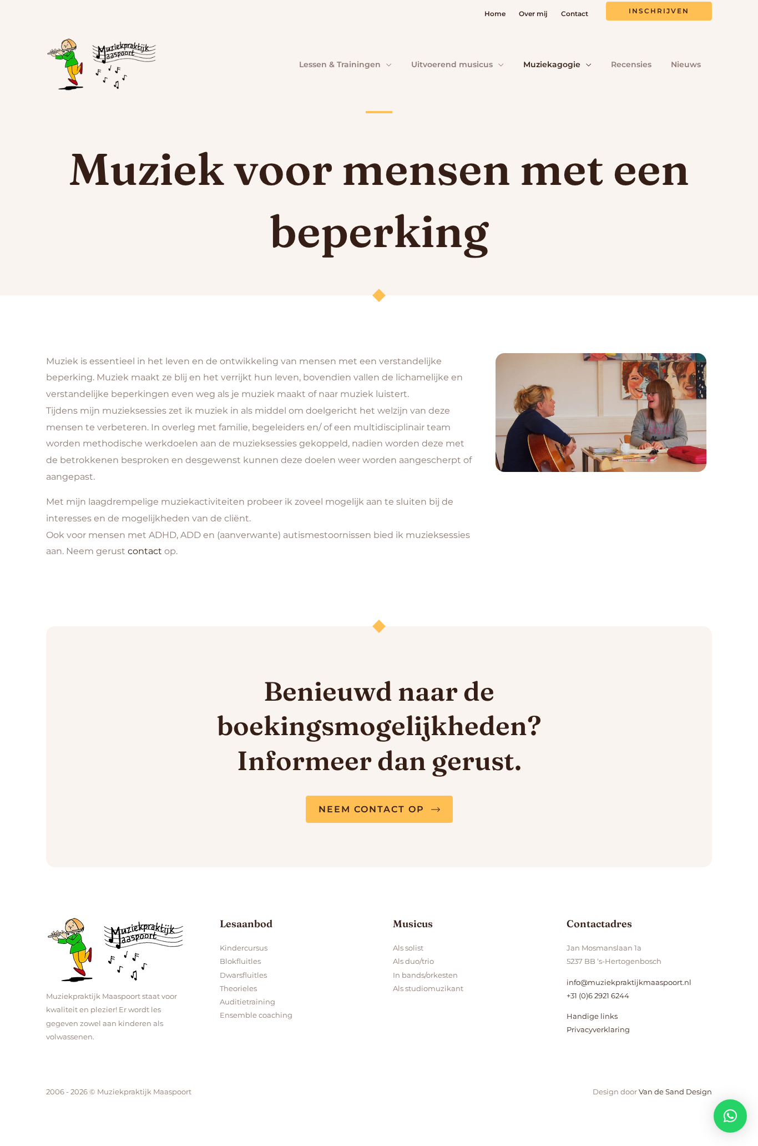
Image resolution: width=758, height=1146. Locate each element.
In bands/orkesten (425, 975)
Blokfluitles (240, 961)
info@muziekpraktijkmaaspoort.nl (629, 982)
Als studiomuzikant (428, 988)
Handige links (592, 1016)
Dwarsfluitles (243, 975)
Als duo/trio (413, 961)
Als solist (408, 947)
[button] (659, 11)
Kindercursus (243, 947)
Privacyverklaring (598, 1029)
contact (145, 551)
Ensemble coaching (256, 1015)
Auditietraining (247, 1001)
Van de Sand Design (675, 1091)
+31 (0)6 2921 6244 (598, 995)
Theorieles (238, 988)
